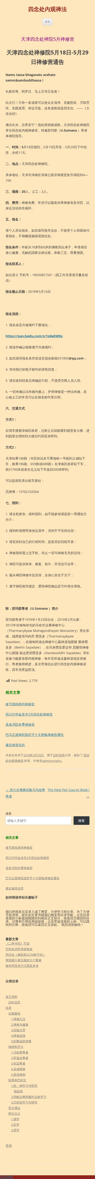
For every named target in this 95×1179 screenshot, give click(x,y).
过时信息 (59, 755)
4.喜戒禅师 (18, 1069)
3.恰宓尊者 (18, 1063)
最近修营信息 (15, 745)
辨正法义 (14, 1113)
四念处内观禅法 (47, 9)
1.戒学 (15, 1119)
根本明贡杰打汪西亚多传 (22, 966)
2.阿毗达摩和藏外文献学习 (28, 1097)
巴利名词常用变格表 (19, 949)
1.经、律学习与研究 (24, 1086)
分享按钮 (6, 1177)
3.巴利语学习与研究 (24, 1102)
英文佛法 (14, 1108)
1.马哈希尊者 (19, 1052)
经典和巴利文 (17, 1080)
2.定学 (15, 1124)
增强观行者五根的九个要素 (24, 960)
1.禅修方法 (18, 1019)
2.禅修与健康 (19, 1024)
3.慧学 (15, 1130)
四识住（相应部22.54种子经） (26, 954)
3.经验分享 (18, 1030)
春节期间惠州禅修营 (20, 704)
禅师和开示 (15, 1047)
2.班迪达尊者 (19, 1058)
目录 (9, 1008)
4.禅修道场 (18, 1036)
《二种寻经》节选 (18, 943)
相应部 (18, 1091)
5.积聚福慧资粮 (21, 1041)
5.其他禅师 (18, 1074)
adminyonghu (52, 761)
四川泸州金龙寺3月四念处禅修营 (29, 714)
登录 (9, 1145)
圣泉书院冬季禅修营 (20, 724)
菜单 (47, 21)
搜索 (9, 813)
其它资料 (12, 997)
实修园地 (14, 1013)
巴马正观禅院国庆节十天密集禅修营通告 (35, 734)
